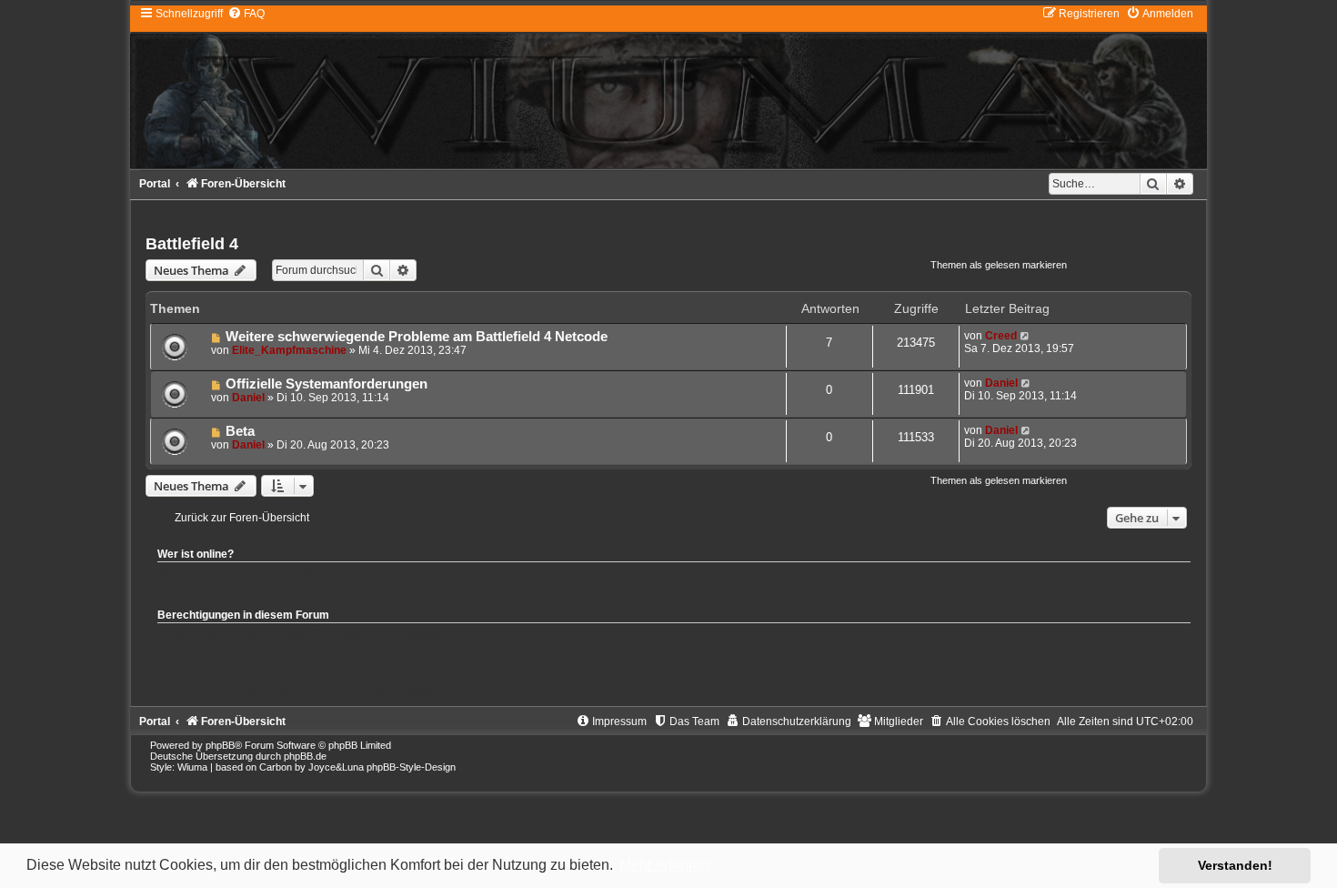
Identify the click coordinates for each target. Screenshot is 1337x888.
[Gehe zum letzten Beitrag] (1025, 335)
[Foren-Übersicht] (668, 86)
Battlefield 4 (192, 244)
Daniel (248, 397)
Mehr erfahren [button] (664, 865)
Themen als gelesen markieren (998, 264)
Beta (240, 431)
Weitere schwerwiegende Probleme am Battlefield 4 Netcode (417, 336)
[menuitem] (246, 13)
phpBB (220, 745)
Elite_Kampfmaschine (289, 350)
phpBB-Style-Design (411, 767)
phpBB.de (305, 756)
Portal (154, 183)
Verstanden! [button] (1235, 865)
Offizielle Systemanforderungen (326, 384)
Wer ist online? (195, 554)
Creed (1001, 335)
